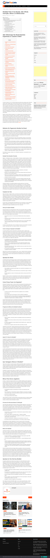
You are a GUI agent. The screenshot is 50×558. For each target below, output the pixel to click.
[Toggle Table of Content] (20, 19)
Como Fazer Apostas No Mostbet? (10, 96)
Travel (35, 60)
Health (39, 85)
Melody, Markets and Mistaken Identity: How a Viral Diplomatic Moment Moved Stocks (9, 531)
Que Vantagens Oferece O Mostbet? (9, 28)
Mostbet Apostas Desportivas (9, 85)
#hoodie (38, 82)
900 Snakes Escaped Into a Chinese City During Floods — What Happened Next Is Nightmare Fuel (39, 38)
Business (13, 15)
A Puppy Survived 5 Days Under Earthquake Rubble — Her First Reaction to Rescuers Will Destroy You (40, 44)
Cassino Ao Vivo (7, 22)
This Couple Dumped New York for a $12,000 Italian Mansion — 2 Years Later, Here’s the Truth (39, 34)
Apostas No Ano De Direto (9, 50)
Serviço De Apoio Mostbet (9, 23)
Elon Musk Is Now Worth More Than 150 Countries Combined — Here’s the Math (39, 41)
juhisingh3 (4, 15)
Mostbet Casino (7, 79)
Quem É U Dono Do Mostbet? (9, 27)
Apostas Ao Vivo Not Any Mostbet (9, 31)
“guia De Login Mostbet (8, 84)
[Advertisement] (40, 17)
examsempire (40, 84)
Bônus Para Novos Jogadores (8, 29)
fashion (44, 84)
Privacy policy (45, 556)
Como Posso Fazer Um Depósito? (10, 52)
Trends (35, 62)
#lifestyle (41, 82)
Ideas (35, 95)
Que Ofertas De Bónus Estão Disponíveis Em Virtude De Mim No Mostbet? (10, 76)
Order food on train (36, 87)
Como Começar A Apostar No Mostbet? (10, 24)
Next (29, 497)
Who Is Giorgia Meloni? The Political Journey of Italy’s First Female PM (24, 513)
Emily (5, 516)
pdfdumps (39, 87)
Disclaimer (4, 541)
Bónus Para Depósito (8, 63)
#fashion (35, 82)
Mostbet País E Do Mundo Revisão (10, 44)
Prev (5, 497)
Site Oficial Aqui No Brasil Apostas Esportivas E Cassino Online (12, 20)
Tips (34, 58)
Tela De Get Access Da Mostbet (10, 67)
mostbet (19, 122)
